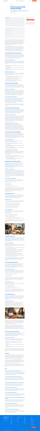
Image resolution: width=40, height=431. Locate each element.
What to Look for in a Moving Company (8, 29)
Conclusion (6, 36)
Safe (17, 421)
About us (25, 418)
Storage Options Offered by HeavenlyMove (9, 31)
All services (11, 417)
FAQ (5, 37)
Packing (11, 422)
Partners (24, 422)
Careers (24, 421)
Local (10, 418)
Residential (18, 417)
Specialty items (18, 422)
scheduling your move (13, 323)
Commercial (11, 421)
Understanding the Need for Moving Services (9, 27)
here (21, 50)
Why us (24, 417)
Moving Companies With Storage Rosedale (9, 30)
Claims (31, 418)
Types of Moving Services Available (8, 28)
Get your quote (32, 421)
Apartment (18, 418)
